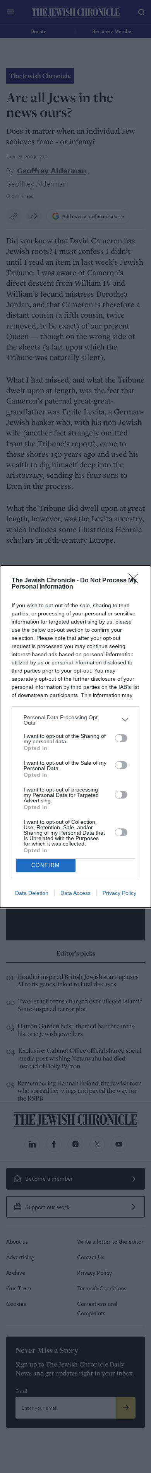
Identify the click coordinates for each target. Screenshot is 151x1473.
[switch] (121, 738)
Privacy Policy (119, 893)
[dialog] (75, 737)
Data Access (75, 893)
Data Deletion (31, 893)
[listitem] (75, 720)
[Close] (136, 580)
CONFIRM (45, 865)
